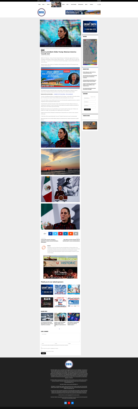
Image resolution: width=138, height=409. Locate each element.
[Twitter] (65, 403)
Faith (67, 4)
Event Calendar (73, 4)
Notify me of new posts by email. (47, 351)
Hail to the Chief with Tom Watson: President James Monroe (61, 0)
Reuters (43, 55)
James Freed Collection (56, 6)
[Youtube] (69, 403)
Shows (48, 4)
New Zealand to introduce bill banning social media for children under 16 (73, 324)
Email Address (87, 98)
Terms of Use (71, 400)
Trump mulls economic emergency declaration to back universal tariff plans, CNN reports (49, 241)
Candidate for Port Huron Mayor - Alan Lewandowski (63, 94)
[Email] (72, 403)
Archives (91, 4)
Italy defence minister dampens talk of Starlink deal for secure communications (71, 240)
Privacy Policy (66, 400)
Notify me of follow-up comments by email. (49, 348)
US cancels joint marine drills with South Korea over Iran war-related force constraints (47, 324)
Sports (63, 4)
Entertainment (80, 4)
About (86, 4)
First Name (86, 101)
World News (48, 48)
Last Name (86, 105)
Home (39, 4)
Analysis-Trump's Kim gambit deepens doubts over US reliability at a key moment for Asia (60, 324)
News (43, 4)
